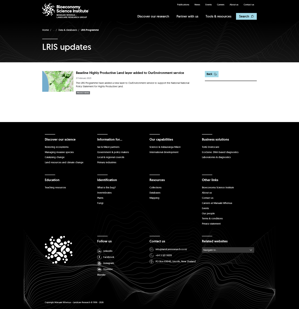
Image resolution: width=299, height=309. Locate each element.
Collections (155, 187)
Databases (155, 192)
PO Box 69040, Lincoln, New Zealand (176, 261)
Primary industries (106, 162)
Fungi (100, 203)
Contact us (249, 4)
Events (208, 4)
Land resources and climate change (64, 162)
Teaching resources (55, 187)
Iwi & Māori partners (108, 147)
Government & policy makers (113, 152)
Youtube (108, 269)
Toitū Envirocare (210, 147)
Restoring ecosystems (57, 147)
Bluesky (101, 274)
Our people (208, 213)
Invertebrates (104, 192)
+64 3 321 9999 (164, 255)
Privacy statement (211, 223)
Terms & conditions (212, 218)
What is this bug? (106, 187)
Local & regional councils (110, 157)
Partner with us (187, 16)
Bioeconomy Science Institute (218, 187)
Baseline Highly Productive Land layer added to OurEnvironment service (130, 73)
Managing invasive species (59, 152)
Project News (83, 93)
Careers (220, 4)
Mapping (154, 197)
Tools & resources (218, 16)
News (197, 4)
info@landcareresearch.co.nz (171, 249)
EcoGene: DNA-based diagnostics (220, 152)
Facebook (108, 257)
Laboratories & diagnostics (216, 157)
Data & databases (67, 30)
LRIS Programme (90, 30)
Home (45, 30)
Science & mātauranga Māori (165, 147)
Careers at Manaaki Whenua (217, 203)
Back (209, 74)
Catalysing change (55, 157)
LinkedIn (107, 251)
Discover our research (153, 16)
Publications (183, 4)
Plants (100, 197)
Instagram (108, 263)
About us (234, 4)
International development (164, 152)
